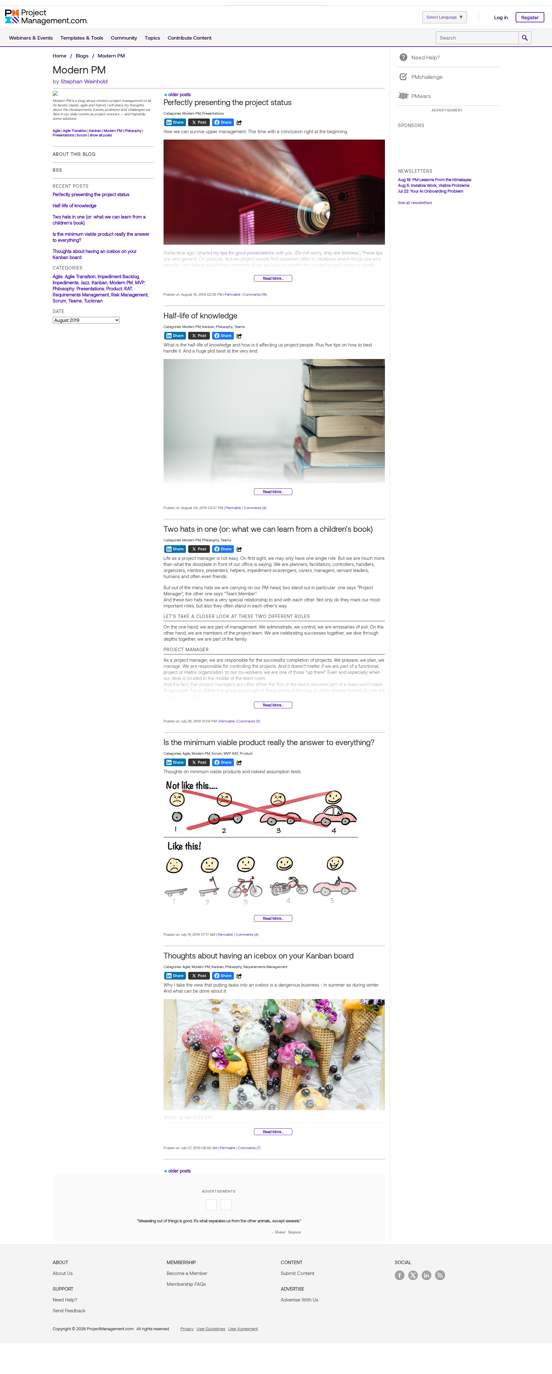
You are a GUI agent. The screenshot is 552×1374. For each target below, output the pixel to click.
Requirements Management (81, 294)
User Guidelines (210, 1328)
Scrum (82, 135)
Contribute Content (189, 37)
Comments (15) (255, 294)
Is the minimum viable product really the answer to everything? (269, 742)
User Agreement (243, 1328)
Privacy (187, 1328)
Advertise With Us (299, 1299)
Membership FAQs (186, 1284)
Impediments (66, 282)
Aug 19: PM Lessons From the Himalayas (434, 179)
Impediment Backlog (118, 276)
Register (530, 17)
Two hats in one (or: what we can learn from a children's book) (268, 528)
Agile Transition (75, 130)
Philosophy (133, 130)
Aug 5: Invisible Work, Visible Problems (433, 185)
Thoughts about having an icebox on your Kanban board (259, 955)
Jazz (85, 282)
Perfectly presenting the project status (91, 194)
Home (59, 55)
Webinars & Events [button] (31, 37)
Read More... (273, 278)
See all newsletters (415, 202)
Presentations (63, 135)
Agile (56, 130)
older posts (179, 94)
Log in (501, 17)
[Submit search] (524, 38)
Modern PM (113, 130)
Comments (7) (249, 1148)
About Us (63, 1273)
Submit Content (297, 1273)
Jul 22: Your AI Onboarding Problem (430, 191)
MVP (139, 282)
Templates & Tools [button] (81, 37)
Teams (75, 300)
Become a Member (187, 1273)
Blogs (82, 55)
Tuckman (93, 300)
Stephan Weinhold (84, 81)
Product (114, 288)
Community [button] (124, 37)
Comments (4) (255, 508)
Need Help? (65, 1299)
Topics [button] (152, 37)
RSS (57, 170)
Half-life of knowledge (74, 205)
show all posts (101, 135)
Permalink (233, 294)
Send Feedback (69, 1310)
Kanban (95, 130)
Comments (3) (248, 721)
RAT (128, 288)
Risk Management (129, 294)
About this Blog (74, 154)
